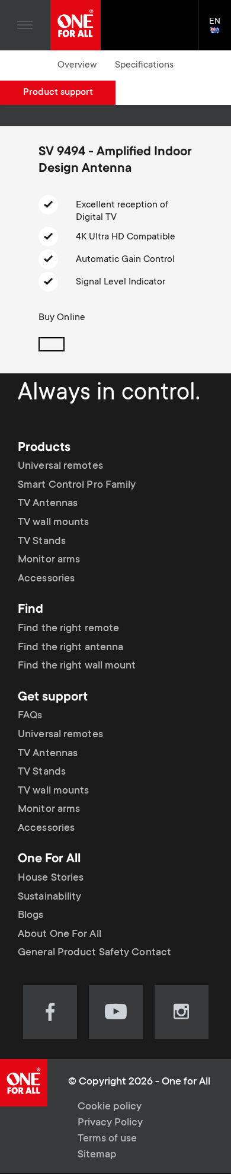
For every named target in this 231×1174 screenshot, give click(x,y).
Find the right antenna (70, 648)
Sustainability (49, 897)
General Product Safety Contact (94, 953)
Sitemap (97, 1155)
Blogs (31, 916)
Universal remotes (60, 466)
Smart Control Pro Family (77, 485)
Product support (58, 92)
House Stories (51, 878)
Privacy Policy (110, 1123)
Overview (77, 65)
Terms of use (107, 1139)
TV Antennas (48, 504)
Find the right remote (68, 629)
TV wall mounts (53, 523)
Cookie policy (110, 1107)
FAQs (30, 716)
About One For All (59, 935)
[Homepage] (75, 25)
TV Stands (42, 542)
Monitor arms (49, 560)
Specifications (144, 65)
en (220, 31)
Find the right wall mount (77, 666)
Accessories (46, 579)
